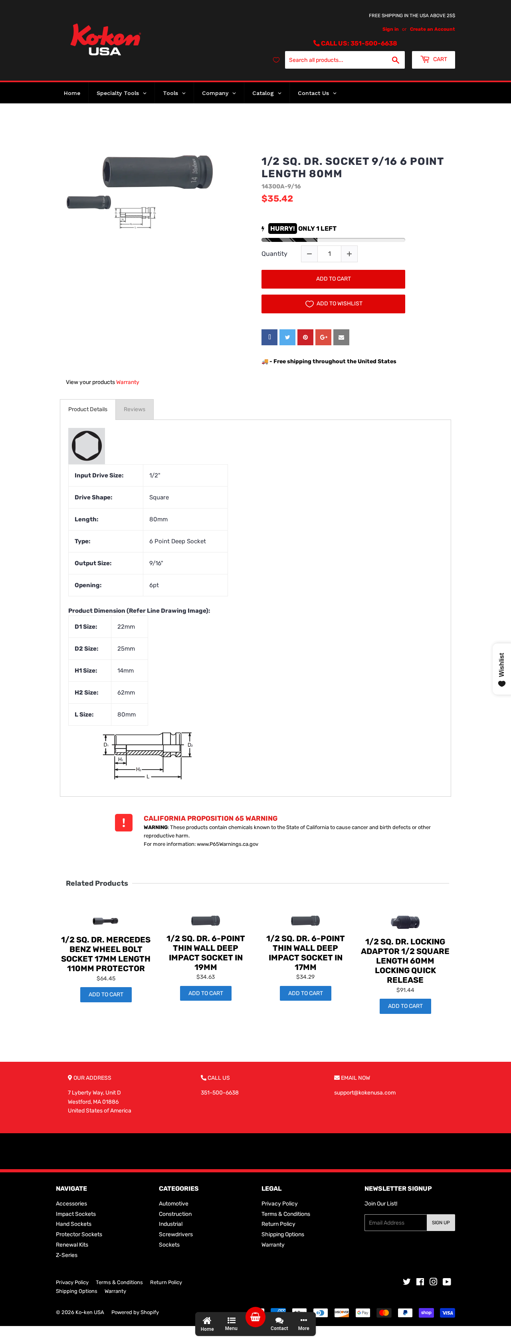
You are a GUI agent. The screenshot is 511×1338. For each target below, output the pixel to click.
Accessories (71, 1203)
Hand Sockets (73, 1224)
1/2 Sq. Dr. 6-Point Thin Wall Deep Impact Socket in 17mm (305, 953)
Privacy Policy (279, 1203)
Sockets (169, 1244)
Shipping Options (282, 1234)
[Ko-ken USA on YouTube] (447, 1283)
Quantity (274, 253)
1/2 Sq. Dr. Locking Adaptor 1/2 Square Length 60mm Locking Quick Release (405, 961)
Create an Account (432, 29)
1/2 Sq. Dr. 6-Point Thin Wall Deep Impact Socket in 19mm (205, 953)
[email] (341, 337)
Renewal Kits (72, 1244)
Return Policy (278, 1224)
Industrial (170, 1224)
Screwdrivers (176, 1234)
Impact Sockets (76, 1214)
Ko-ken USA (89, 1312)
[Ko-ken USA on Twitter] (407, 1283)
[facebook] (269, 337)
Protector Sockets (79, 1234)
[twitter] (287, 337)
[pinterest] (305, 337)
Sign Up (441, 1222)
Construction (175, 1214)
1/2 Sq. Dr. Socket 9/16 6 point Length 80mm (352, 167)
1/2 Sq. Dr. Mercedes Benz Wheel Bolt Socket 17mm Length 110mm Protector (106, 954)
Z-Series (66, 1255)
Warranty (127, 382)
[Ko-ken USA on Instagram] (434, 1283)
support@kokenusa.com (365, 1092)
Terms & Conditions (285, 1214)
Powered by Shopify (135, 1312)
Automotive (173, 1203)
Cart (439, 59)
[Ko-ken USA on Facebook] (420, 1283)
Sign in (390, 29)
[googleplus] (323, 337)
